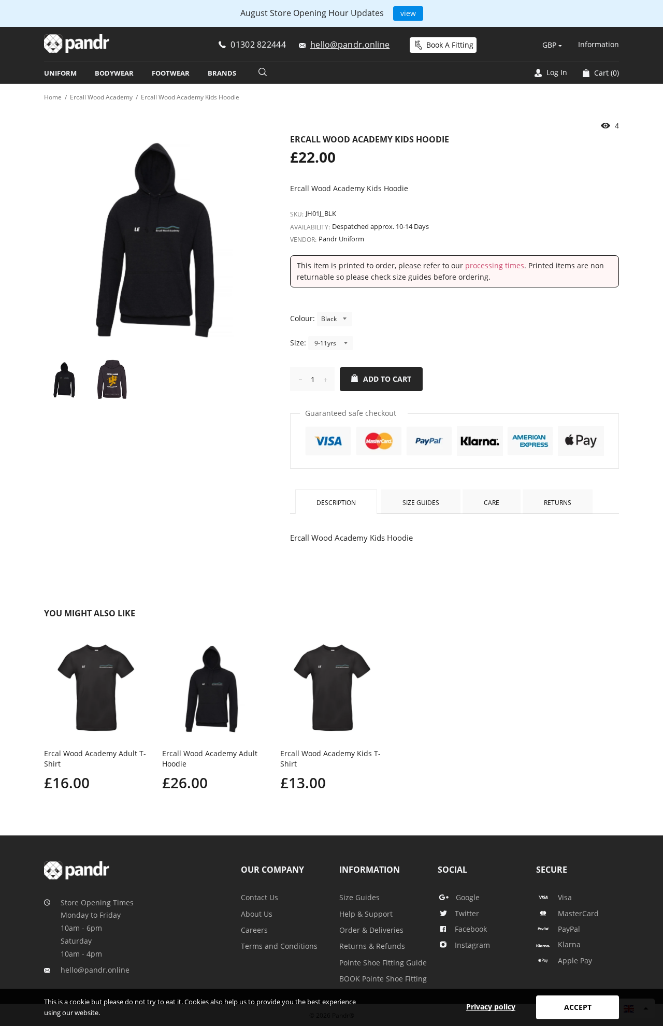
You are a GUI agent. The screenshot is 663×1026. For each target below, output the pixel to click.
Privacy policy (490, 1006)
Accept (578, 1007)
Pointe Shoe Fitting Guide (383, 962)
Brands (222, 73)
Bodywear (114, 73)
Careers (254, 930)
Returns (557, 502)
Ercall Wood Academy (101, 97)
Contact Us (259, 897)
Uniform (60, 73)
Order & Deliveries (371, 930)
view (408, 13)
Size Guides (420, 502)
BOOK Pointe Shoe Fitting (383, 979)
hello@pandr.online (95, 970)
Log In (555, 72)
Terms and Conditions (279, 946)
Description (336, 502)
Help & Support (366, 914)
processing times (494, 265)
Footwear (171, 73)
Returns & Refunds (372, 946)
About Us (256, 914)
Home (53, 97)
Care (491, 502)
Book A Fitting (449, 45)
